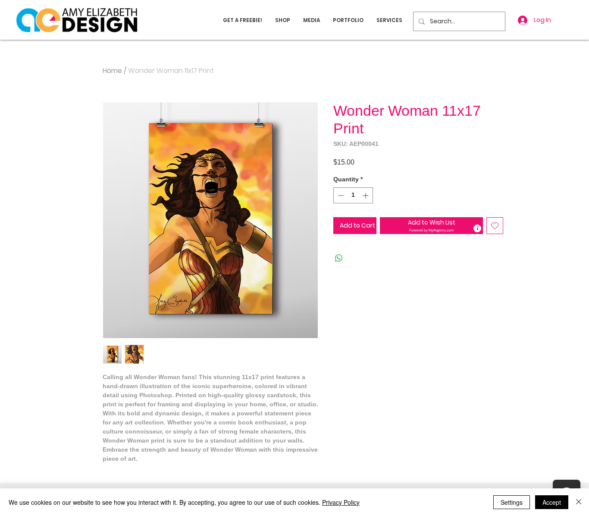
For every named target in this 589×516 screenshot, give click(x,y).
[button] (431, 225)
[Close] (578, 502)
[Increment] (366, 195)
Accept (551, 502)
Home (112, 71)
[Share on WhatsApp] (339, 258)
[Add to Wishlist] (494, 225)
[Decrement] (340, 195)
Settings (512, 502)
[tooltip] (477, 228)
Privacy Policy (341, 502)
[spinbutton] (353, 195)
